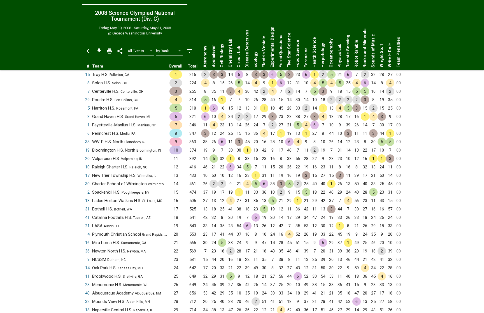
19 (87, 150)
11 (87, 276)
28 (87, 284)
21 (87, 225)
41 (87, 217)
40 (87, 293)
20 (87, 158)
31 (87, 209)
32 (87, 301)
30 (87, 183)
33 (87, 141)
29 (87, 99)
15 (87, 74)
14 (87, 267)
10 (87, 167)
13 (87, 200)
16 (87, 242)
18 (87, 309)
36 (87, 251)
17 (87, 175)
